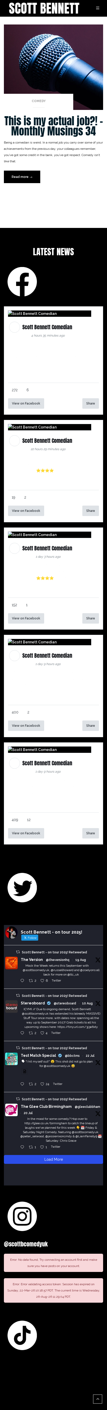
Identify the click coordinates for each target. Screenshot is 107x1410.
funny (79, 685)
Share (90, 403)
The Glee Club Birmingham (46, 1106)
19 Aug (80, 960)
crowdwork (59, 692)
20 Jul (28, 1113)
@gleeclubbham (87, 1107)
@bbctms (72, 1056)
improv (39, 692)
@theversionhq (57, 960)
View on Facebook (26, 403)
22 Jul (90, 1056)
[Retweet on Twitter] (18, 952)
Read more (26, 179)
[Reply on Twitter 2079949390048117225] (23, 1084)
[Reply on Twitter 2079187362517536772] (23, 1147)
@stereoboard (65, 1003)
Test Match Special (38, 1055)
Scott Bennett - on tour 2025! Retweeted (54, 952)
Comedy (39, 101)
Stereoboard (33, 1003)
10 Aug (87, 1003)
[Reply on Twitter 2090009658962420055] (23, 981)
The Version (32, 960)
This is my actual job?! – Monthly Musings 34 (53, 126)
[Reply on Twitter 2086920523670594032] (23, 1033)
